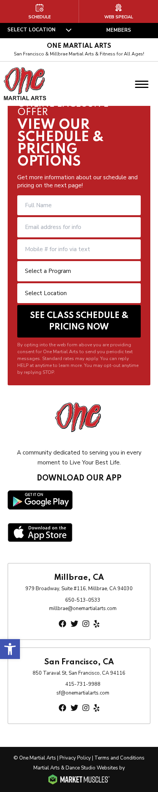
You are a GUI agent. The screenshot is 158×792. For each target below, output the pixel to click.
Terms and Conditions (119, 758)
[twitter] (74, 624)
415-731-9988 (82, 684)
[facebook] (62, 624)
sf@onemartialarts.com (82, 693)
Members (118, 30)
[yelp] (96, 624)
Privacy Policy (75, 758)
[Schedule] (39, 11)
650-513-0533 (82, 600)
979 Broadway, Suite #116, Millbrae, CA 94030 (79, 588)
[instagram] (85, 624)
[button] (10, 649)
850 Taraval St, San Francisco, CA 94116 (79, 673)
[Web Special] (118, 11)
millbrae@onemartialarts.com (83, 608)
